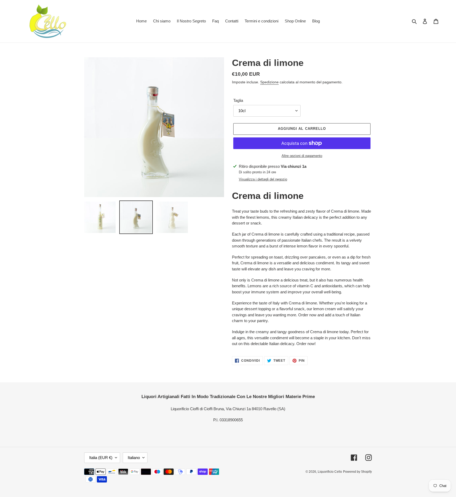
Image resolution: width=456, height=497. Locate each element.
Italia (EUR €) (100, 457)
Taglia (238, 100)
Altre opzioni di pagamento (302, 156)
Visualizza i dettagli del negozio (263, 179)
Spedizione (269, 82)
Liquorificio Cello (330, 472)
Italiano (134, 457)
